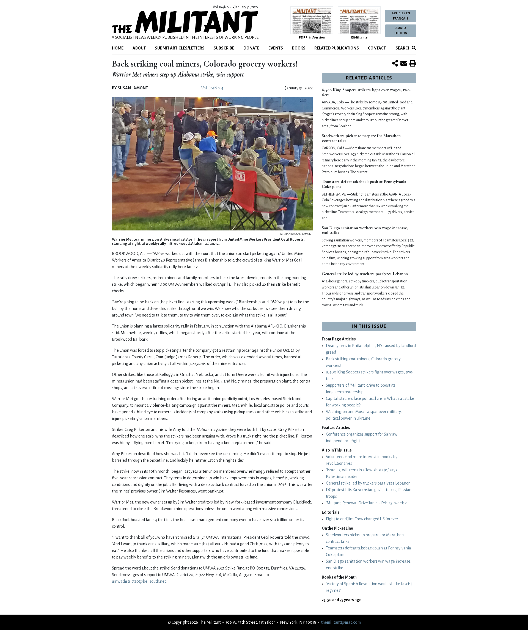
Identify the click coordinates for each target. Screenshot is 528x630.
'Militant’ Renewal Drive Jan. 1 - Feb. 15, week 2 (366, 503)
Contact (377, 48)
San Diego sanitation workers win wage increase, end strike (365, 230)
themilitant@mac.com (341, 622)
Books (299, 48)
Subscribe (223, 48)
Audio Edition (400, 30)
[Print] (412, 63)
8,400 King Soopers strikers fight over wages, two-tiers (366, 92)
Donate (251, 48)
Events (275, 48)
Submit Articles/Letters (180, 48)
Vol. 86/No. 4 (212, 88)
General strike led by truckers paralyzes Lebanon (365, 273)
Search (403, 48)
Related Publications (336, 48)
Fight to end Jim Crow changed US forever (362, 519)
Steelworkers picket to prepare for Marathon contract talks (361, 138)
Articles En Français (401, 16)
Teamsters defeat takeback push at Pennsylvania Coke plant (364, 184)
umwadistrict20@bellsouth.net (139, 581)
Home (117, 48)
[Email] (403, 63)
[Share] (395, 63)
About (139, 48)
